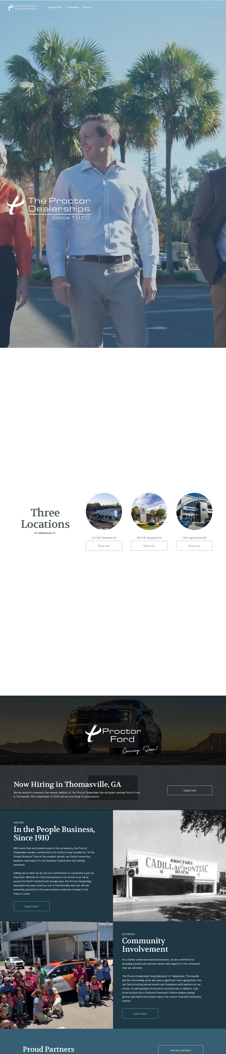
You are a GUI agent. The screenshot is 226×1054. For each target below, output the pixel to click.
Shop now (104, 546)
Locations (210, 7)
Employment (55, 7)
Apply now (189, 790)
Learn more (32, 906)
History (87, 7)
